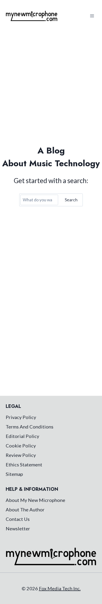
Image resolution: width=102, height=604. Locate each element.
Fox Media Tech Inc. (60, 588)
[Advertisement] (51, 85)
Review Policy (21, 455)
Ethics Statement (24, 464)
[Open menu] (92, 15)
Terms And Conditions (29, 426)
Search (71, 199)
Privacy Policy (21, 417)
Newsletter (18, 528)
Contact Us (18, 519)
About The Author (25, 509)
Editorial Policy (22, 436)
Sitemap (14, 474)
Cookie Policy (21, 445)
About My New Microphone (35, 500)
